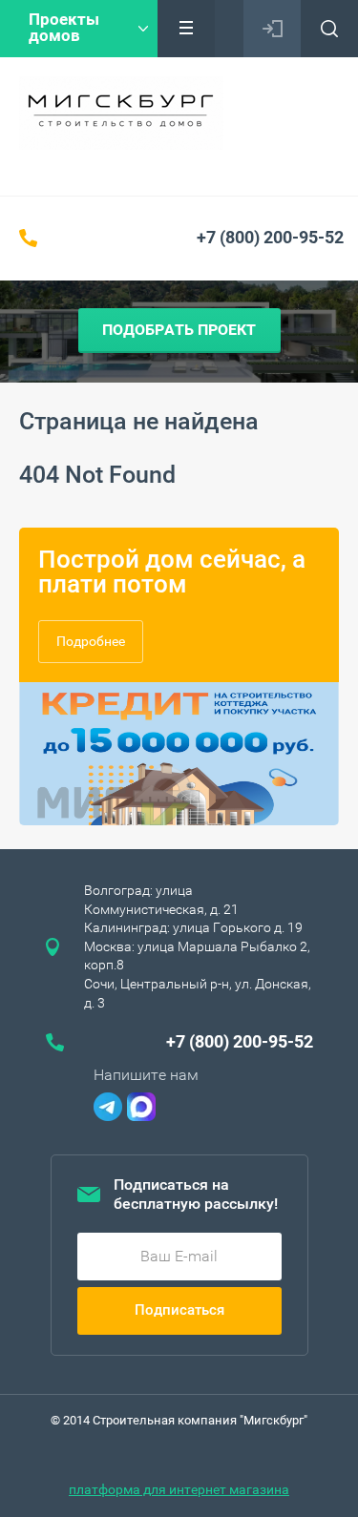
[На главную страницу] (121, 113)
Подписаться (179, 1310)
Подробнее (90, 641)
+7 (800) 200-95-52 (270, 237)
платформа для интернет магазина (179, 1489)
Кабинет (272, 28)
